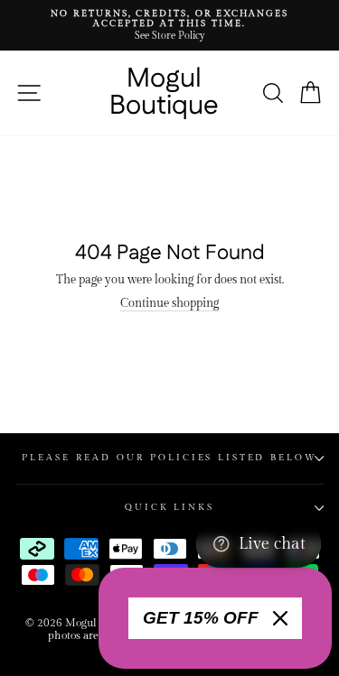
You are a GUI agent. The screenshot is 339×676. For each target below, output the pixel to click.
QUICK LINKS (169, 507)
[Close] (280, 618)
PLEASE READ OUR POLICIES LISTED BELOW (169, 457)
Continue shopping (169, 303)
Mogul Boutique (164, 93)
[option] (169, 25)
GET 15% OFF (201, 617)
